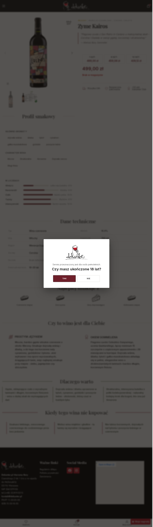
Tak (64, 278)
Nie (88, 278)
